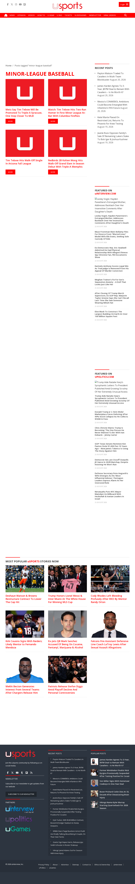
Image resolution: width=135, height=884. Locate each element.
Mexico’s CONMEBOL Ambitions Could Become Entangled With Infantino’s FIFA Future (113, 104)
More (10, 121)
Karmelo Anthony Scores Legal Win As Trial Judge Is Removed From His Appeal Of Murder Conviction (112, 268)
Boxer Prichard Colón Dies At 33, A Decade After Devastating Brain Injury (115, 794)
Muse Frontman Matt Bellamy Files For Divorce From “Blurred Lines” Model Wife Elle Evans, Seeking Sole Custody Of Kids (112, 235)
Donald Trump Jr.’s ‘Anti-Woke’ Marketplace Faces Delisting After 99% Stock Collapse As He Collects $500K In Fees (111, 415)
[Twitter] (12, 4)
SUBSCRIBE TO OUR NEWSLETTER (21, 794)
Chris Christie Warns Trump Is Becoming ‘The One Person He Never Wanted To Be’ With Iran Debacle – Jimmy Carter (109, 431)
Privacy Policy (43, 864)
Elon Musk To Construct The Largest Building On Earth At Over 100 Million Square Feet (111, 314)
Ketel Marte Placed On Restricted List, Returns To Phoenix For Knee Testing (110, 120)
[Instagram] (16, 4)
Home (8, 65)
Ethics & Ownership (102, 864)
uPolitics (42, 868)
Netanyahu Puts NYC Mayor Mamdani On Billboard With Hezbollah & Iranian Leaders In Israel (109, 495)
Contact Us (86, 864)
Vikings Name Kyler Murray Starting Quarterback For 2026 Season (114, 805)
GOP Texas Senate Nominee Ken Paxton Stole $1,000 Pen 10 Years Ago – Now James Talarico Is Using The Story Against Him (111, 447)
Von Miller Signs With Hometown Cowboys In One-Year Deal (115, 782)
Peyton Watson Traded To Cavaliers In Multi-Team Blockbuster (110, 76)
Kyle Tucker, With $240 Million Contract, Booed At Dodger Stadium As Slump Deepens (67, 823)
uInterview (118, 864)
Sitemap (75, 864)
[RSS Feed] (31, 772)
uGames (52, 868)
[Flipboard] (24, 4)
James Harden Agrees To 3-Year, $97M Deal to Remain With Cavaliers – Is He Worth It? (113, 89)
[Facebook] (8, 4)
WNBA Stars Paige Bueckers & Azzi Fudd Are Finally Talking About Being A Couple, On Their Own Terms (67, 834)
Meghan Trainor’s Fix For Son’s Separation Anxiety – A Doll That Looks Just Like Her (110, 282)
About (55, 864)
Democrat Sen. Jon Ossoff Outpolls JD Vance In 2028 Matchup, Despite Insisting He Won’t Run (111, 462)
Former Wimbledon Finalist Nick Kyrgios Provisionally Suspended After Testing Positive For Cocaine (67, 812)
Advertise (65, 864)
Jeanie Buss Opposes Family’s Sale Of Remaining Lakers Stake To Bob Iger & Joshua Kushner (113, 136)
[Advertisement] (67, 42)
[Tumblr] (22, 772)
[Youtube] (20, 4)
